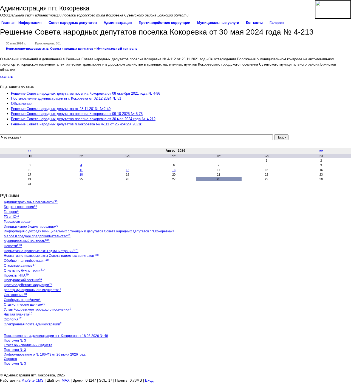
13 (174, 169)
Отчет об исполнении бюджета (28, 345)
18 (81, 174)
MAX (66, 380)
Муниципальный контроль (117, 48)
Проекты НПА (16, 275)
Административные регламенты (31, 202)
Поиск (281, 137)
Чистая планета (18, 314)
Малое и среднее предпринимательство (37, 236)
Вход (149, 380)
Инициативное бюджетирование (31, 227)
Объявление (21, 104)
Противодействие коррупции (28, 285)
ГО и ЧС (11, 217)
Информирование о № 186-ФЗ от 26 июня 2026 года (45, 354)
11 (81, 169)
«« (30, 151)
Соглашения (15, 295)
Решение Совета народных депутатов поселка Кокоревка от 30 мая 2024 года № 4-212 (83, 119)
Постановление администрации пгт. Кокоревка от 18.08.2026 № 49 (56, 336)
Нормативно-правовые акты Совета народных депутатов (49, 48)
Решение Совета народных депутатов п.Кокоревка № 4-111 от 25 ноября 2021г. (76, 124)
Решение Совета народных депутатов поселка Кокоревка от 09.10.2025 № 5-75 (77, 114)
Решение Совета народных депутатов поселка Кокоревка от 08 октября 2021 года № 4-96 (85, 93)
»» (321, 151)
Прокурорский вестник (23, 280)
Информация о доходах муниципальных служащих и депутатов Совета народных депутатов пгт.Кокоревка (89, 231)
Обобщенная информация (26, 261)
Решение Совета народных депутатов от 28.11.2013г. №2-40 (61, 109)
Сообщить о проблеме (22, 300)
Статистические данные (24, 304)
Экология (13, 319)
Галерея (11, 212)
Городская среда (18, 222)
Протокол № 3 (15, 340)
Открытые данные (20, 265)
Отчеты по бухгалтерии (25, 270)
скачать (6, 76)
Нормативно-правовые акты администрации (41, 251)
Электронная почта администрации (33, 324)
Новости (13, 246)
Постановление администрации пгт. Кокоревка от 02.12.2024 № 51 (66, 98)
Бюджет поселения (20, 207)
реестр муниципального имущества (32, 290)
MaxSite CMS (32, 380)
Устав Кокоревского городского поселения (37, 309)
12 (127, 169)
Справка (10, 359)
